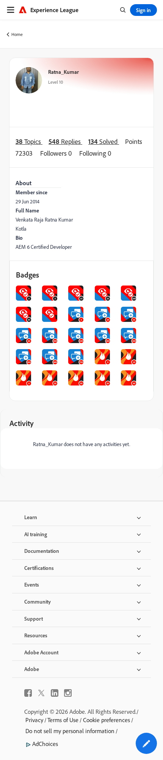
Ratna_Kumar (63, 72)
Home (17, 34)
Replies (65, 141)
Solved (103, 141)
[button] (146, 743)
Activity (21, 423)
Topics (29, 141)
